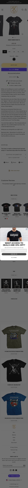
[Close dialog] (26, 229)
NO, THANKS (14, 257)
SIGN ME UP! (14, 254)
